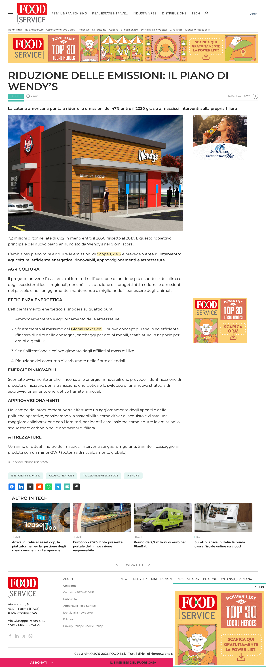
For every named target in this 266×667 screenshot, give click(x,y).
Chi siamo (70, 585)
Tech (196, 13)
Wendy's (133, 475)
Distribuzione (174, 13)
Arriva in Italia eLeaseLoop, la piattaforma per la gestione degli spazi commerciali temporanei (39, 546)
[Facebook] (10, 636)
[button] (10, 13)
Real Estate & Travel (110, 13)
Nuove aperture (34, 29)
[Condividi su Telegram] (58, 486)
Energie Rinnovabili (25, 475)
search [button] (206, 13)
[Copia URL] (76, 486)
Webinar (228, 578)
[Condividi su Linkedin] (21, 486)
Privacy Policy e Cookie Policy (83, 626)
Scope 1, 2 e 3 (109, 254)
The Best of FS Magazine (91, 29)
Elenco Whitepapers (197, 29)
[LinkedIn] (17, 636)
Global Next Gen (86, 329)
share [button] (255, 96)
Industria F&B (145, 13)
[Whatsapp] (30, 636)
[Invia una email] (67, 486)
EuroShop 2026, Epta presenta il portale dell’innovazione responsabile (99, 546)
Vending (245, 578)
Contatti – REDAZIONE (78, 592)
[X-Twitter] (24, 636)
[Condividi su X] (30, 486)
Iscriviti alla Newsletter (153, 29)
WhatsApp (176, 29)
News (125, 578)
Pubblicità (70, 599)
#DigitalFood (188, 578)
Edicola (68, 619)
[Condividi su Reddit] (39, 486)
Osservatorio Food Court (60, 29)
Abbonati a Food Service (123, 29)
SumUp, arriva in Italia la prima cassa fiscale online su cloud (220, 544)
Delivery (140, 578)
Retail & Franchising (69, 13)
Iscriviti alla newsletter (78, 612)
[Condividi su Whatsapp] (48, 486)
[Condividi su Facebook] (12, 486)
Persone (210, 578)
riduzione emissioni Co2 (100, 475)
